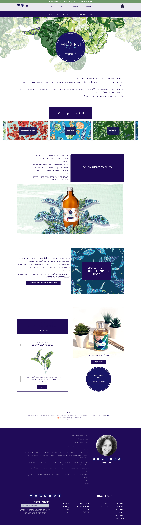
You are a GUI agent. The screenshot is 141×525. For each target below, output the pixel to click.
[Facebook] (111, 459)
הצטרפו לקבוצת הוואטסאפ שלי (59, 1)
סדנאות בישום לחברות (28, 131)
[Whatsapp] (106, 459)
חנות (62, 6)
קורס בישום (75, 6)
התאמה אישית (43, 89)
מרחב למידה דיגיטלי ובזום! (60, 14)
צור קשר (86, 512)
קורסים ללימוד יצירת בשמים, (90, 89)
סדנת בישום (89, 6)
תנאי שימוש (120, 512)
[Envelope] (98, 459)
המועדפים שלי (119, 509)
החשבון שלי (120, 506)
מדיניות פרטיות (119, 518)
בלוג (52, 6)
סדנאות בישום (72, 89)
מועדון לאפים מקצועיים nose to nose (97, 271)
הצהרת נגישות (119, 515)
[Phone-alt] (102, 459)
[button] (129, 431)
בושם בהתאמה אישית (97, 167)
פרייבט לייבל (113, 131)
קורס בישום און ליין (84, 14)
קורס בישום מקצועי (71, 53)
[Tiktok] (119, 459)
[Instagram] (115, 459)
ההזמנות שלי (120, 503)
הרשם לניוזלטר (41, 502)
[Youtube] (94, 459)
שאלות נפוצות (84, 503)
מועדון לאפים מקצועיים (60, 252)
